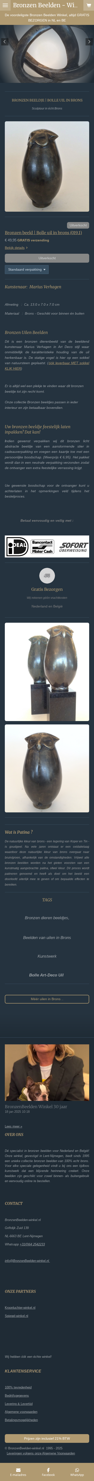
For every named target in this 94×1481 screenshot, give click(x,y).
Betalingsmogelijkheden (21, 1420)
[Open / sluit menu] (5, 5)
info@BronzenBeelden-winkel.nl (27, 1261)
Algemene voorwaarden (21, 1412)
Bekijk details (15, 248)
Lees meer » (13, 1126)
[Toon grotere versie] (47, 166)
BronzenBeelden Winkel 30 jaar (36, 1106)
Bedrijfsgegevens (17, 1395)
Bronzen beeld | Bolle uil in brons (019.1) (43, 232)
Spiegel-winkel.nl (16, 1316)
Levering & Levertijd (19, 1404)
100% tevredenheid (18, 1387)
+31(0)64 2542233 (32, 1244)
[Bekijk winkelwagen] (88, 5)
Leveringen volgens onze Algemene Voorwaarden (41, 1453)
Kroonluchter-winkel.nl (20, 1307)
